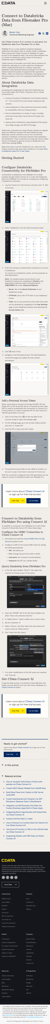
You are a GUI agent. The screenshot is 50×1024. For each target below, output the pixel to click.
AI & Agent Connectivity (10, 946)
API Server (5, 913)
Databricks (29, 979)
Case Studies (6, 979)
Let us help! (33, 501)
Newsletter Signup (8, 990)
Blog (3, 983)
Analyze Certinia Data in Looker (19, 818)
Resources (5, 986)
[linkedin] (3, 877)
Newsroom (29, 946)
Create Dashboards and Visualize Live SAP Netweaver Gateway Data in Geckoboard (24, 800)
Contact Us (30, 963)
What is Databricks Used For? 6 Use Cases (24, 150)
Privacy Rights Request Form (34, 1017)
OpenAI (28, 993)
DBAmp (28, 909)
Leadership (30, 953)
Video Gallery (6, 996)
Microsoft (29, 986)
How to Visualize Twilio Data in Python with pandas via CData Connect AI (24, 782)
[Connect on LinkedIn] (47, 33)
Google (28, 983)
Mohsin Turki (14, 32)
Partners (29, 956)
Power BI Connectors (9, 923)
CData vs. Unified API (9, 956)
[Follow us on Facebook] (39, 33)
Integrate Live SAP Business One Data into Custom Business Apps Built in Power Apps (24, 806)
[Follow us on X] (43, 33)
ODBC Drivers (6, 899)
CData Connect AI (34, 491)
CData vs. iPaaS (7, 953)
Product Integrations (8, 942)
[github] (11, 877)
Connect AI (29, 902)
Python (4, 909)
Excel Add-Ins (6, 919)
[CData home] (10, 3)
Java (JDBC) (6, 902)
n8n (27, 990)
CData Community (8, 976)
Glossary (5, 993)
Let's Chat (8, 885)
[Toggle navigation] (45, 3)
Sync (27, 899)
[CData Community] (16, 877)
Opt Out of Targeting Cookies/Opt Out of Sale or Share (25, 1021)
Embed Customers (8, 949)
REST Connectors (7, 916)
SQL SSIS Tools (31, 906)
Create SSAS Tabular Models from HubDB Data (26, 788)
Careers (29, 960)
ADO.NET (5, 906)
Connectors (6, 939)
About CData (30, 939)
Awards (28, 949)
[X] (7, 877)
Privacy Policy (9, 1015)
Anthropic (29, 976)
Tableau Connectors (8, 926)
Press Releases (31, 942)
